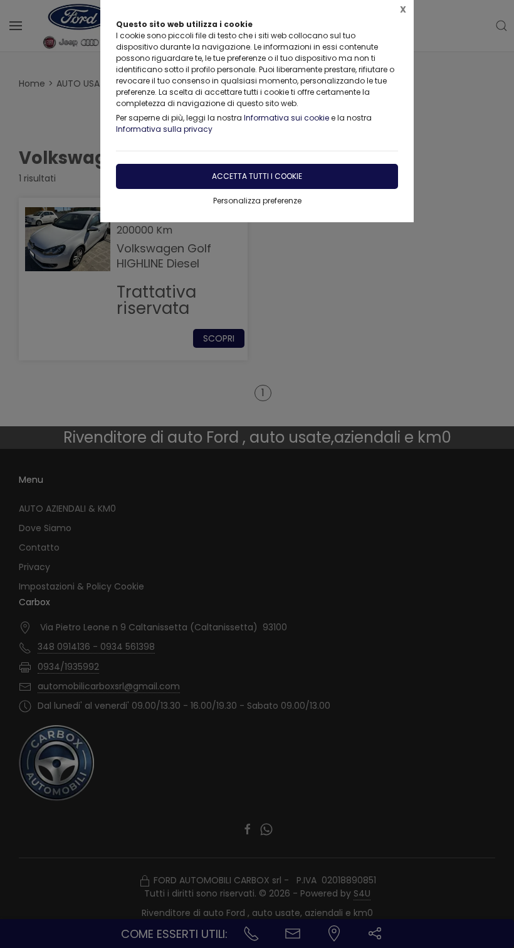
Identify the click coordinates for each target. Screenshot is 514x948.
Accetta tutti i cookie (257, 176)
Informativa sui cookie (286, 117)
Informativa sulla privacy (164, 129)
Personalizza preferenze (257, 200)
